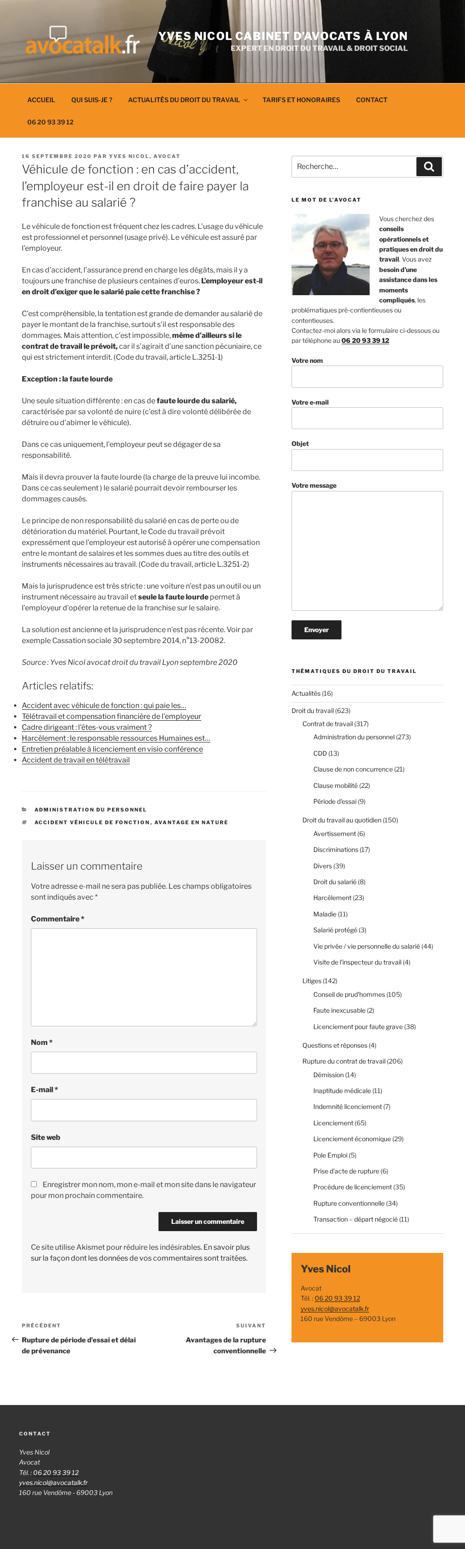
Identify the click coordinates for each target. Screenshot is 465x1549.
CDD (320, 753)
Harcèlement (332, 897)
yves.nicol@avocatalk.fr (335, 1308)
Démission (328, 1075)
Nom (42, 1042)
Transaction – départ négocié (355, 1219)
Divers (322, 866)
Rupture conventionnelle (349, 1203)
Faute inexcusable (339, 1010)
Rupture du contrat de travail (344, 1061)
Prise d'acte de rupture (346, 1171)
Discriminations (335, 849)
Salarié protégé (335, 930)
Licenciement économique (352, 1139)
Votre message (314, 485)
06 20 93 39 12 (50, 122)
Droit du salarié (334, 882)
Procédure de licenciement (352, 1187)
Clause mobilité (335, 785)
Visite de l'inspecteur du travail (357, 962)
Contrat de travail (327, 723)
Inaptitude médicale (342, 1090)
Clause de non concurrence (353, 769)
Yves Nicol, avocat (145, 156)
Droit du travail (313, 710)
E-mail (44, 1089)
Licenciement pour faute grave (358, 1026)
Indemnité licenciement (347, 1106)
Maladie (324, 914)
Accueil (41, 100)
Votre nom (307, 360)
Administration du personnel (91, 810)
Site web (45, 1137)
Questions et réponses (334, 1045)
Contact (371, 100)
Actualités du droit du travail (184, 100)
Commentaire (57, 919)
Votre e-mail (310, 402)
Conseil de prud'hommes (349, 994)
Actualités (306, 693)
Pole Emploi (330, 1155)
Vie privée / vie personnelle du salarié (366, 946)
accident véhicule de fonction (92, 822)
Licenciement (333, 1123)
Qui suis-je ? (91, 100)
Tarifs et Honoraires (301, 100)
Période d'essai (334, 801)
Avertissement (334, 833)
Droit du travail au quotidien (341, 820)
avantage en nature (191, 822)
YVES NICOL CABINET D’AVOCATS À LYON (283, 36)
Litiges (312, 981)
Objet (300, 443)
